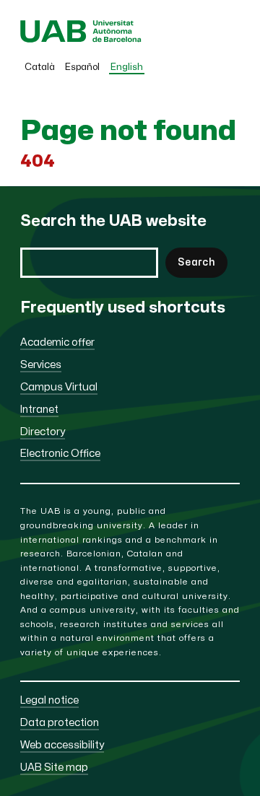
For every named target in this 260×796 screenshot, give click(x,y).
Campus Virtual (59, 387)
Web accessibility (62, 745)
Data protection (59, 722)
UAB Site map (54, 767)
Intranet (39, 409)
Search (196, 262)
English (126, 67)
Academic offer (57, 342)
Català (40, 67)
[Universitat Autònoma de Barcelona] (81, 39)
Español (82, 67)
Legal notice (49, 700)
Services (40, 364)
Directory (42, 432)
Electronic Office (60, 453)
